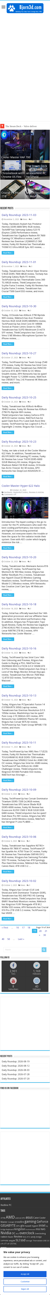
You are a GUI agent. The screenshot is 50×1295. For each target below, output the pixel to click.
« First (5, 927)
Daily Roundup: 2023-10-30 (19, 306)
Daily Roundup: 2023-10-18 (19, 604)
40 (3, 939)
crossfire (19, 1222)
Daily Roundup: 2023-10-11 (19, 742)
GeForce (42, 1221)
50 (8, 939)
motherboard (30, 1229)
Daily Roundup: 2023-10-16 (19, 648)
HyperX (35, 1226)
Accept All (25, 1274)
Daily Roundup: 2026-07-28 (15, 1074)
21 (46, 931)
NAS (43, 1229)
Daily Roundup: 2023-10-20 (19, 557)
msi (38, 1229)
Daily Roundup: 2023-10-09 (19, 789)
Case (36, 1217)
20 (40, 931)
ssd (22, 1240)
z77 (5, 1244)
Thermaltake (37, 1241)
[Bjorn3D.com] (25, 7)
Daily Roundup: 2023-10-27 (19, 353)
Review (18, 1236)
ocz (17, 1233)
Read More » (7, 253)
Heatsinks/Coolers (20, 492)
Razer (10, 1237)
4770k (3, 1218)
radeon (4, 1237)
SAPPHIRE (4, 1241)
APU (23, 1218)
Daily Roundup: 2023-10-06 (19, 836)
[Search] (44, 949)
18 (29, 927)
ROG (24, 1237)
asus (29, 1217)
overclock (26, 1233)
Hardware (8, 492)
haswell (28, 1226)
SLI (18, 1240)
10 (17, 927)
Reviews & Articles (36, 492)
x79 (2, 1244)
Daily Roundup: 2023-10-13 (19, 695)
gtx (22, 1225)
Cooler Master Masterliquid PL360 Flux (35, 192)
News (25, 219)
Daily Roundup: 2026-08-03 (15, 1070)
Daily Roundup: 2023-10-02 (19, 881)
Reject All (25, 1289)
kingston (19, 1229)
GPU (18, 1226)
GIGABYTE (8, 1225)
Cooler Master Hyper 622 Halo (21, 485)
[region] (25, 1271)
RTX (28, 1237)
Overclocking (40, 1233)
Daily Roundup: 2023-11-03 (19, 215)
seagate (12, 1240)
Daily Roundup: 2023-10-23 (19, 441)
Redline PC (6, 1205)
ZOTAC (13, 1243)
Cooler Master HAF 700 (15, 157)
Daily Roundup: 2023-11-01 (19, 262)
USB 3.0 (46, 1241)
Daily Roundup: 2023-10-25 (19, 397)
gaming (30, 1222)
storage (29, 1241)
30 (44, 935)
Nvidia (6, 1233)
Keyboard (10, 1229)
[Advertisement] (25, 41)
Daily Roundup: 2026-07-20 (15, 1078)
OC (13, 1233)
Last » (21, 939)
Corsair (11, 1222)
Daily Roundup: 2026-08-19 (15, 1061)
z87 (8, 1244)
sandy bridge (36, 1237)
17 (23, 927)
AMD (10, 1217)
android (18, 1218)
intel (42, 1225)
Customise (25, 1281)
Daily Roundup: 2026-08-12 (15, 1065)
